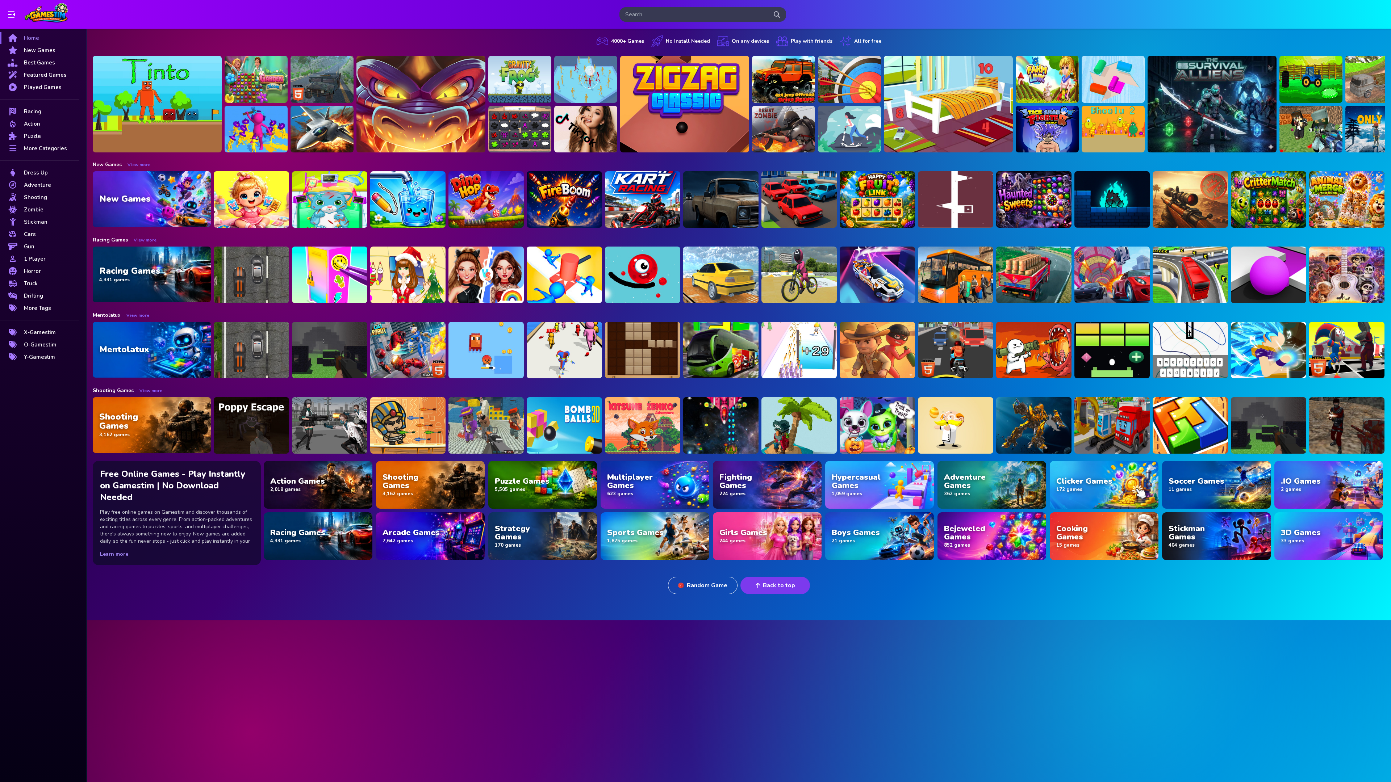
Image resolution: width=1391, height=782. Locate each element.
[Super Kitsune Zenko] (642, 425)
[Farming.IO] (1047, 79)
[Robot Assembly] (1034, 425)
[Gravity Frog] (519, 79)
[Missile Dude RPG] (1034, 350)
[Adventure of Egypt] (408, 425)
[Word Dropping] (1190, 350)
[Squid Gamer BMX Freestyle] (799, 275)
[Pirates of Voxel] (799, 425)
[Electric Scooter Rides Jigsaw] (849, 129)
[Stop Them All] (564, 275)
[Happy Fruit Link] (877, 199)
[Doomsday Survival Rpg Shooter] (329, 425)
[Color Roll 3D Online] (1113, 79)
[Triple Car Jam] (799, 199)
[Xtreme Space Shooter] (721, 425)
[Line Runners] (955, 199)
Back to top (779, 585)
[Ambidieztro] (1112, 199)
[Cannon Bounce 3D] (564, 425)
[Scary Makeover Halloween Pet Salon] (877, 425)
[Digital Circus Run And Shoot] (564, 350)
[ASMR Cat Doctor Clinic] (329, 199)
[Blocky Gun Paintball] (1310, 129)
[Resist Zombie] (783, 129)
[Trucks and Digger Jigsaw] (1112, 425)
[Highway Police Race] (251, 275)
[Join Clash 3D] (256, 129)
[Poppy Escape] (251, 425)
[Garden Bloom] (256, 79)
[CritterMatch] (1268, 199)
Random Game (707, 585)
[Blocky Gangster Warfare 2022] (486, 425)
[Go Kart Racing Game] (642, 199)
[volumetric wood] (1190, 425)
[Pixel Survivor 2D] (486, 350)
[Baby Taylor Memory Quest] (251, 199)
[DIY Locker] (329, 275)
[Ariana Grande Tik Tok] (585, 129)
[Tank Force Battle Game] (1190, 199)
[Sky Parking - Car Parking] (721, 275)
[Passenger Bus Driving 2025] (721, 350)
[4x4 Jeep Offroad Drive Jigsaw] (783, 79)
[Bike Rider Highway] (955, 350)
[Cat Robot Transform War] (408, 350)
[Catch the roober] (877, 350)
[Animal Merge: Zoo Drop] (1346, 199)
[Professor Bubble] (955, 425)
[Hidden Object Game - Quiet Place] (948, 104)
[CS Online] (1346, 425)
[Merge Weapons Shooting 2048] (799, 350)
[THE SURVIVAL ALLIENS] (1212, 104)
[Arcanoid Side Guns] (1112, 350)
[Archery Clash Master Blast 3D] (849, 79)
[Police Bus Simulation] (721, 199)
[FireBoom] (564, 199)
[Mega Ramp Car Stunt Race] (1112, 275)
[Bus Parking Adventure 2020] (955, 275)
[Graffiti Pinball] (642, 275)
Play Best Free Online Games (46, 14)
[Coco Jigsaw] (1346, 275)
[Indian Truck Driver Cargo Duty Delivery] (1034, 275)
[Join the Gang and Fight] (585, 79)
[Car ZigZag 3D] (877, 275)
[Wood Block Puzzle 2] (642, 350)
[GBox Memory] (519, 129)
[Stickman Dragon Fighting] (1268, 350)
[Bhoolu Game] (1113, 129)
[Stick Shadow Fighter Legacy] (1047, 129)
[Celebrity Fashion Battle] (486, 275)
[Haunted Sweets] (1034, 199)
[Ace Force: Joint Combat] (322, 129)
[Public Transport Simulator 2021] (1190, 275)
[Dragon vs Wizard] (420, 104)
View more (139, 165)
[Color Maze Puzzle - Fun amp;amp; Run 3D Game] (1268, 275)
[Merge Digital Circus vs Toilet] (1346, 350)
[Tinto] (157, 104)
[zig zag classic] (684, 104)
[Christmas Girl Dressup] (408, 275)
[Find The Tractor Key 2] (1310, 79)
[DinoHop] (486, 199)
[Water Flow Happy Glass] (408, 199)
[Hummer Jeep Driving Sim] (322, 79)
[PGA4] (329, 350)
